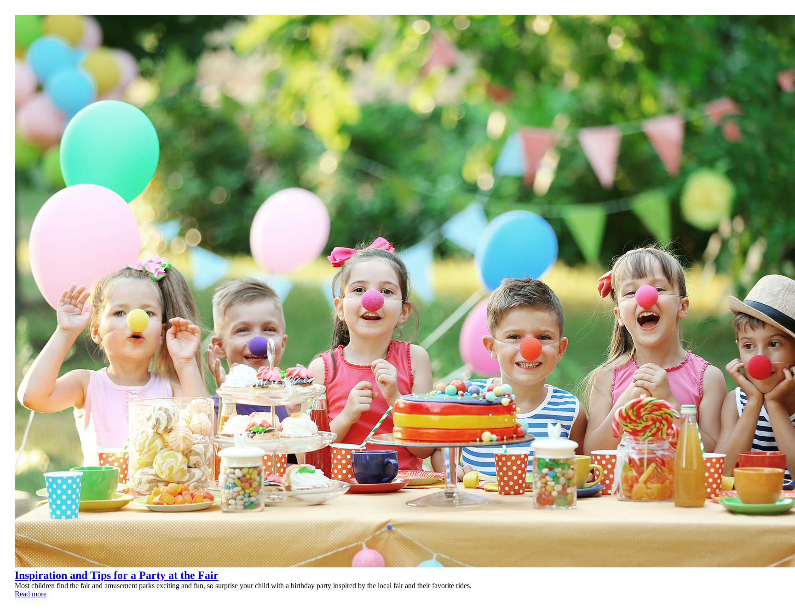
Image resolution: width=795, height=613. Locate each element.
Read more (30, 594)
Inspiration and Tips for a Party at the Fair (117, 575)
